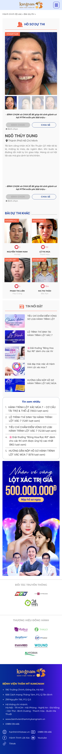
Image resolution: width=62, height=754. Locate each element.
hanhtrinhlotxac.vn (19, 732)
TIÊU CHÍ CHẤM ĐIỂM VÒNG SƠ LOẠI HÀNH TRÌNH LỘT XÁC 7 (42, 319)
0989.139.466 (45, 732)
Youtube (42, 737)
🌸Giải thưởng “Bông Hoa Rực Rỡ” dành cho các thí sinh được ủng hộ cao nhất (41, 351)
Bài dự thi (29, 14)
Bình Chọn (18, 196)
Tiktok (12, 743)
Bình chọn (18, 125)
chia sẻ (45, 125)
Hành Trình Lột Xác (19, 737)
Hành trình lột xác (12, 14)
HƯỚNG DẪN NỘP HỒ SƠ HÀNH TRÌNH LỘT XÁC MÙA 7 (41, 383)
